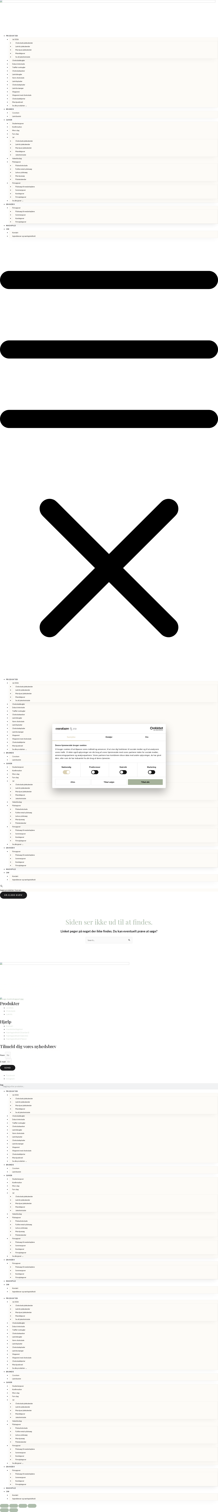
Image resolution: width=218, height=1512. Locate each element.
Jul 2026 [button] (15, 39)
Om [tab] (146, 737)
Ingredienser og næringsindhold (23, 236)
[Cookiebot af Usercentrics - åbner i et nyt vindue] (152, 729)
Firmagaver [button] (16, 183)
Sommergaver (20, 190)
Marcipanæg (20, 176)
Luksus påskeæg (21, 172)
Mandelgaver (20, 53)
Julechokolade (20, 155)
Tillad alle (145, 782)
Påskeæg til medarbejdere (25, 187)
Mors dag (15, 130)
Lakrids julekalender (22, 46)
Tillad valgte (109, 782)
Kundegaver (19, 194)
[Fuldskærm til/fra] (13, 1506)
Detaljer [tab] (109, 737)
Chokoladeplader (18, 85)
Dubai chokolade (18, 64)
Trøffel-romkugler (18, 67)
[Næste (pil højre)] (13, 1510)
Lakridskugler (17, 74)
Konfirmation (17, 127)
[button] (109, 459)
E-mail (3, 1061)
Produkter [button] (12, 36)
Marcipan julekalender (23, 50)
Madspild (11, 226)
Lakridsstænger (18, 88)
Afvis (73, 782)
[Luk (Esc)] (32, 1506)
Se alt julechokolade (22, 57)
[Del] (22, 1506)
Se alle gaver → (17, 201)
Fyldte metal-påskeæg (23, 169)
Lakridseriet (16, 116)
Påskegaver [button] (16, 162)
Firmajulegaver (20, 197)
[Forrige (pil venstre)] (4, 1510)
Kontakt (15, 233)
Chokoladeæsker (18, 71)
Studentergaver (18, 123)
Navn (2, 1055)
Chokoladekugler (18, 60)
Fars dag (15, 134)
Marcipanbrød (17, 102)
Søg (1, 1085)
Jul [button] (13, 137)
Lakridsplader (17, 81)
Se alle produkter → (19, 106)
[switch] (94, 772)
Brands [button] (10, 109)
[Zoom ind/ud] (4, 1506)
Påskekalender (20, 179)
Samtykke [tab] (71, 737)
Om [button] (7, 229)
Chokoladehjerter (18, 99)
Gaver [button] (9, 120)
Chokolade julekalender (24, 43)
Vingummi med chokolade (21, 95)
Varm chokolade (18, 78)
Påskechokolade (21, 166)
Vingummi (16, 92)
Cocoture (15, 113)
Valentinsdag (17, 158)
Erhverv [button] (10, 204)
